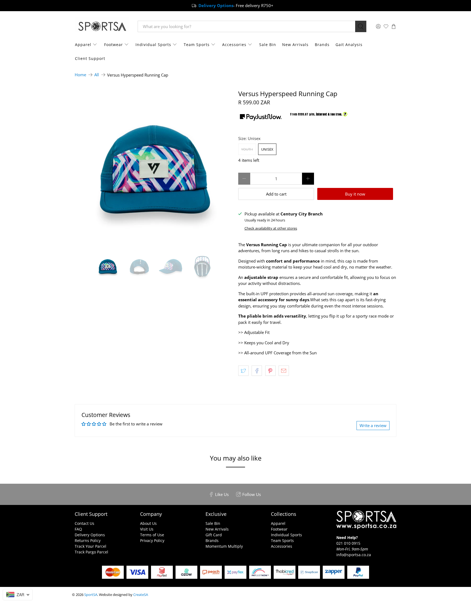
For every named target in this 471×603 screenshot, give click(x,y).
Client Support (90, 58)
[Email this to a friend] (284, 371)
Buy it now (355, 194)
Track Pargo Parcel (91, 552)
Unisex (267, 149)
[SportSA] (102, 26)
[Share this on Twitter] (243, 371)
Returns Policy (88, 540)
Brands (322, 44)
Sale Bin (267, 44)
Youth (247, 149)
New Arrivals (295, 44)
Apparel (83, 44)
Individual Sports (153, 44)
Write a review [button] (373, 425)
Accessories (234, 44)
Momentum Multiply (224, 546)
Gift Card (214, 534)
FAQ (78, 529)
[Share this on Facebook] (257, 371)
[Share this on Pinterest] (270, 371)
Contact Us (84, 523)
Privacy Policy (152, 540)
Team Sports (197, 44)
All (96, 75)
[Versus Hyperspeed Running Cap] (154, 169)
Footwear (113, 44)
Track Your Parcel (90, 546)
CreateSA (140, 594)
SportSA (90, 594)
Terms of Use (152, 534)
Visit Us (146, 529)
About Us (148, 523)
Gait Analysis (349, 44)
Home (80, 75)
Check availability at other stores (270, 228)
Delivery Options (90, 534)
